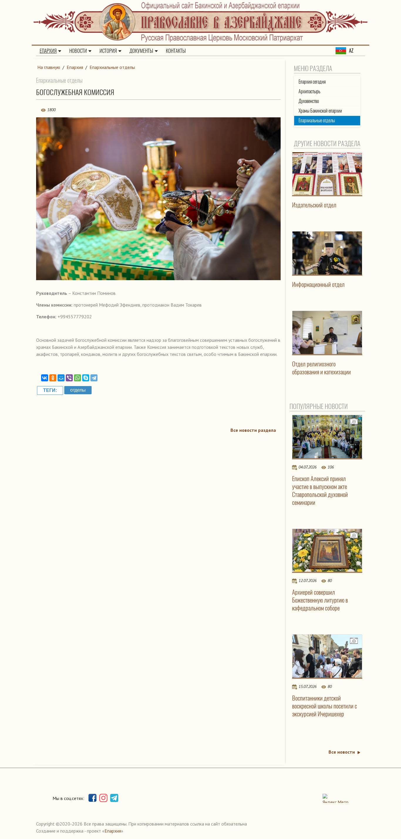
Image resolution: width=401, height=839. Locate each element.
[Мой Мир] (61, 377)
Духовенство (309, 101)
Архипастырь (309, 91)
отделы (78, 390)
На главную (48, 67)
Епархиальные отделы (112, 67)
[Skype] (85, 377)
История (108, 50)
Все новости (341, 752)
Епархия (48, 50)
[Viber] (69, 377)
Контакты (176, 50)
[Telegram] (93, 377)
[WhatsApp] (77, 377)
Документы (141, 50)
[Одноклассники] (52, 377)
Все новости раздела (253, 430)
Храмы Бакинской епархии (320, 111)
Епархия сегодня (312, 82)
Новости (78, 50)
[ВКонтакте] (44, 377)
